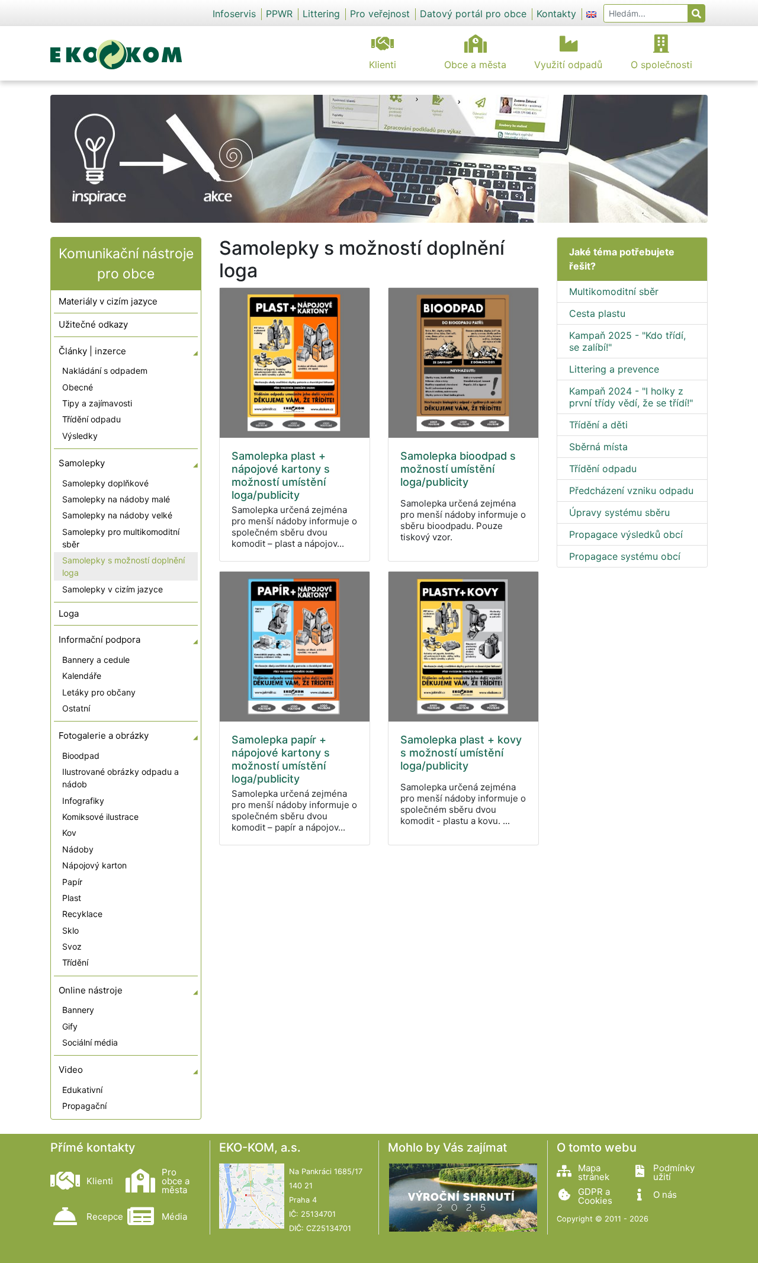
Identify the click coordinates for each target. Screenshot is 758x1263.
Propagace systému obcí (624, 556)
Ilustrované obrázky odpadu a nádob (120, 778)
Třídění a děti (598, 425)
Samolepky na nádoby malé (116, 499)
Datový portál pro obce (473, 14)
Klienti (382, 64)
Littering (321, 14)
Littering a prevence (614, 369)
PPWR (279, 14)
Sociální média (90, 1042)
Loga (69, 613)
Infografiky (83, 801)
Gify (70, 1026)
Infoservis (234, 14)
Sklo (70, 930)
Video (71, 1069)
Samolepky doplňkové (105, 483)
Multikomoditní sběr (614, 291)
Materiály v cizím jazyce (108, 301)
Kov (69, 833)
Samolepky (82, 463)
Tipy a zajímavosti (97, 403)
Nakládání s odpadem (104, 371)
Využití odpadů (568, 64)
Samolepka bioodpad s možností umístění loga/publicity (458, 469)
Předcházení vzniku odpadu (631, 490)
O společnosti (661, 64)
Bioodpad (80, 756)
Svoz (72, 946)
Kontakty (556, 14)
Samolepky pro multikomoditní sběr (120, 538)
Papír (72, 882)
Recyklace (82, 914)
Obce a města (475, 64)
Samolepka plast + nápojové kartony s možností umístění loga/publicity (281, 475)
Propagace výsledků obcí (626, 534)
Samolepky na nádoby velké (117, 515)
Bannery (78, 1010)
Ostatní (76, 708)
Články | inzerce (92, 351)
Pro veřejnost (380, 14)
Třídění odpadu (91, 419)
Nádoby (78, 849)
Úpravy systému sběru (619, 512)
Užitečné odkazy (93, 324)
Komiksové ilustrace (100, 817)
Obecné (77, 387)
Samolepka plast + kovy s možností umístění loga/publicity (461, 752)
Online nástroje (91, 990)
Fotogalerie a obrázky (104, 735)
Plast (71, 898)
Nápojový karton (94, 865)
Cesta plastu (597, 313)
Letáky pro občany (99, 692)
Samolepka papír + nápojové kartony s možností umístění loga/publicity (281, 759)
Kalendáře (81, 676)
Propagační (84, 1106)
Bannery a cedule (96, 660)
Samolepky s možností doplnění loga (123, 566)
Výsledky (80, 436)
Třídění (75, 962)
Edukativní (82, 1090)
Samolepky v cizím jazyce (112, 589)
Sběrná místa (598, 447)
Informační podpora (99, 639)
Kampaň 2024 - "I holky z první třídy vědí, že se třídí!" (631, 397)
